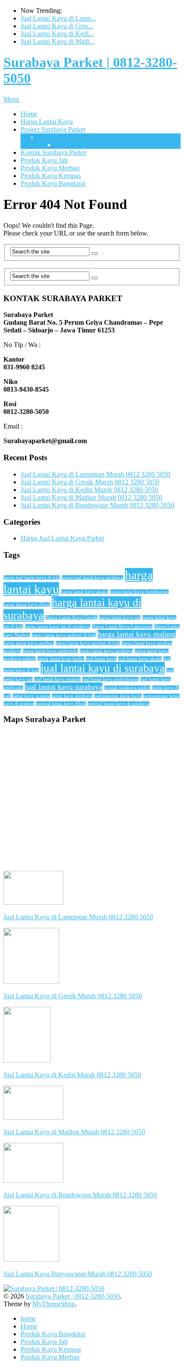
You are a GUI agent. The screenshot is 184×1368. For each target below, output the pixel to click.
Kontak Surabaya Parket (53, 152)
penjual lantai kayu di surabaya (118, 703)
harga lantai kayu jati (119, 617)
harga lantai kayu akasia (84, 591)
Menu (11, 99)
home (28, 1318)
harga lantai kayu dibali (26, 604)
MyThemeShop (54, 1304)
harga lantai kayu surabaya (106, 651)
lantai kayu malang (31, 696)
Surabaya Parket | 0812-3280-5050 (73, 1296)
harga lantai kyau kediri (60, 658)
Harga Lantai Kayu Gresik (71, 617)
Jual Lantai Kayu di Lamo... (58, 18)
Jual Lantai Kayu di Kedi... (57, 33)
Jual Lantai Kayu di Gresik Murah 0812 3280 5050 (90, 482)
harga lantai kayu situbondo (50, 651)
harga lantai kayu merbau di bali (88, 643)
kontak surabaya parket (127, 688)
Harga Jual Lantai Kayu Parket (62, 538)
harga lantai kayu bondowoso (139, 591)
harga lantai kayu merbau (28, 643)
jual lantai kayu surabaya (63, 686)
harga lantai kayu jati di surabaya (57, 626)
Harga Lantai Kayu (47, 121)
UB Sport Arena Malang (88, 144)
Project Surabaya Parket (53, 129)
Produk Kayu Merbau (50, 168)
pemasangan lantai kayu (118, 696)
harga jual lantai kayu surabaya (92, 577)
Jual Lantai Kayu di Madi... (58, 41)
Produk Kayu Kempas (51, 175)
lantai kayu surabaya (72, 696)
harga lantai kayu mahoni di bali (64, 635)
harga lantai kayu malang (137, 634)
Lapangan (51, 137)
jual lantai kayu (101, 658)
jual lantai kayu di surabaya (103, 668)
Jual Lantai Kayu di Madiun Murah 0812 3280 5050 (91, 497)
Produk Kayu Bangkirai (53, 183)
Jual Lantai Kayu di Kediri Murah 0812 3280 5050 (89, 489)
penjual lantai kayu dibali (61, 703)
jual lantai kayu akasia (140, 658)
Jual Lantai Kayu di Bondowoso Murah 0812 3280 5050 (97, 505)
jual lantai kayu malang (57, 679)
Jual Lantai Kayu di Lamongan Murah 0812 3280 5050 (95, 474)
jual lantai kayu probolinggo (110, 679)
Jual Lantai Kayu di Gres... (57, 26)
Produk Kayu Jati (44, 160)
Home (29, 114)
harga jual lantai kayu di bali (31, 577)
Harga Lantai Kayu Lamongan (122, 626)
